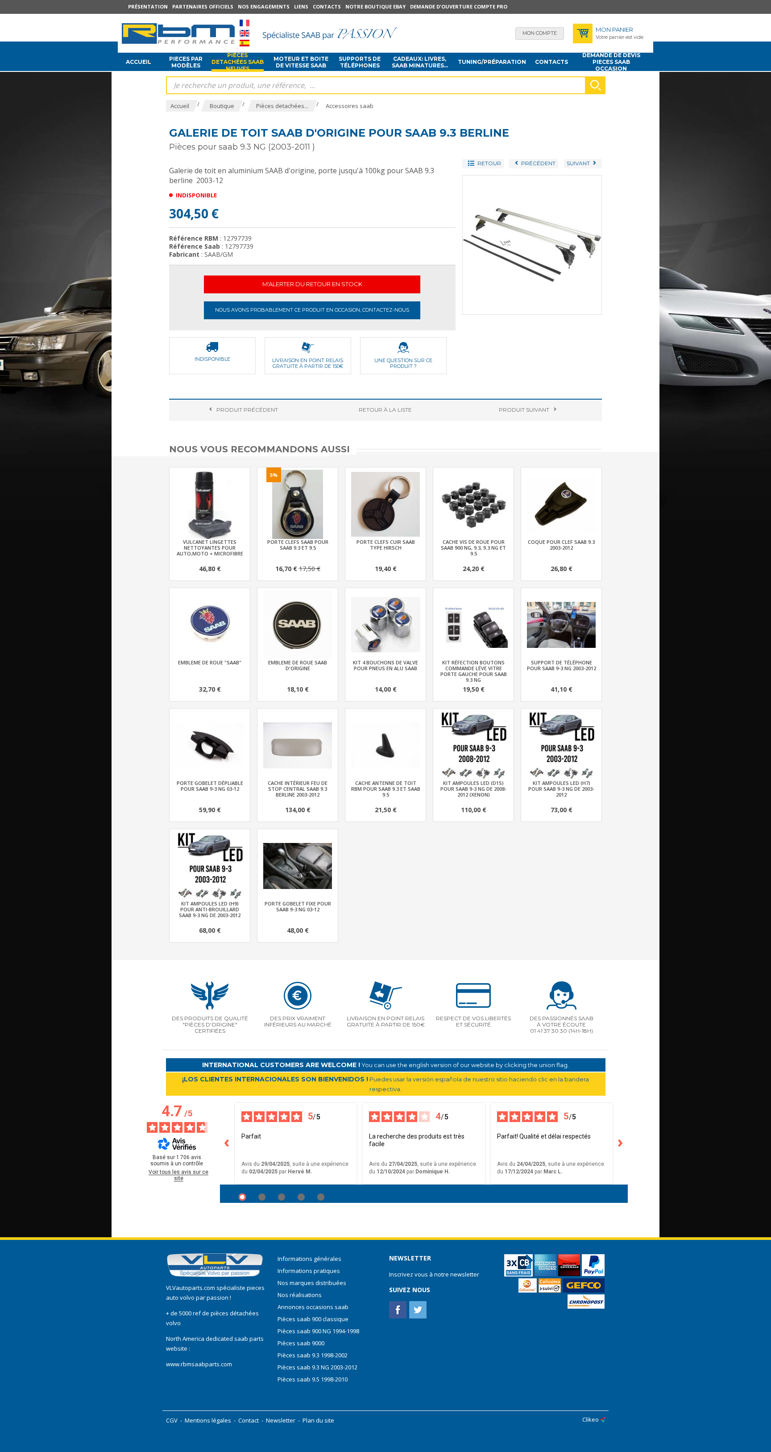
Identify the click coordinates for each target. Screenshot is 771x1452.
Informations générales (309, 1259)
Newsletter (280, 1420)
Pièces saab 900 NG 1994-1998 (318, 1331)
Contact (248, 1420)
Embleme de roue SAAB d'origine (297, 665)
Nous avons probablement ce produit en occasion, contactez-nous (312, 310)
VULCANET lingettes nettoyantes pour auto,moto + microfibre (210, 547)
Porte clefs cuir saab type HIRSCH (385, 545)
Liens (301, 6)
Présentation (148, 6)
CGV (172, 1420)
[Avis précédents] (227, 1143)
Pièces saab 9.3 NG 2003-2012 (317, 1367)
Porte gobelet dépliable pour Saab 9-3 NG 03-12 (210, 786)
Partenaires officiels (202, 6)
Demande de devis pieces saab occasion (611, 62)
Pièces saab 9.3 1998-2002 (313, 1355)
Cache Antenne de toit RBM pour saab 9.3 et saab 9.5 (385, 788)
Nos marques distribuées (312, 1283)
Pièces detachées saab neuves (237, 62)
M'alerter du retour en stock (312, 284)
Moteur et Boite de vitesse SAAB (301, 62)
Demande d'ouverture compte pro (458, 6)
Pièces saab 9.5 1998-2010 (313, 1379)
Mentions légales (208, 1420)
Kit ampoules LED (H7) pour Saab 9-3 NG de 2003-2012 (561, 788)
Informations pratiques (309, 1271)
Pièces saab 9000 (302, 1343)
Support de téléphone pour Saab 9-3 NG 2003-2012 (561, 665)
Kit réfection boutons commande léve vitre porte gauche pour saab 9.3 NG (473, 671)
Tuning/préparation (492, 61)
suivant (524, 409)
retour (385, 409)
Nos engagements (264, 6)
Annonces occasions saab (313, 1307)
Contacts (327, 6)
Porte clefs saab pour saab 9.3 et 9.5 (297, 545)
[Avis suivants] (620, 1143)
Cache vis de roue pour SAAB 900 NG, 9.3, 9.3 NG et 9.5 (473, 547)
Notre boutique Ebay (375, 6)
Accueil (138, 61)
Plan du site (318, 1420)
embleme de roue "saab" (209, 662)
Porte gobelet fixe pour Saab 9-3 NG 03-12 (298, 906)
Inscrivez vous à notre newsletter (434, 1274)
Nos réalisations (300, 1295)
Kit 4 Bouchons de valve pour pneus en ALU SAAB (385, 665)
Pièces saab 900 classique (313, 1319)
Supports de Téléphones (360, 62)
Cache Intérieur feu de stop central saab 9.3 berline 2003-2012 (297, 788)
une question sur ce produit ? (403, 363)
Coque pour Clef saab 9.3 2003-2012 (561, 545)
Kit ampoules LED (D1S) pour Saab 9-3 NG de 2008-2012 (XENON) (473, 788)
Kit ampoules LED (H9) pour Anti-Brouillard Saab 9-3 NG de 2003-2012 (209, 909)
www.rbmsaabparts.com (199, 1364)
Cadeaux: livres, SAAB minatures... (420, 62)
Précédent (247, 409)
